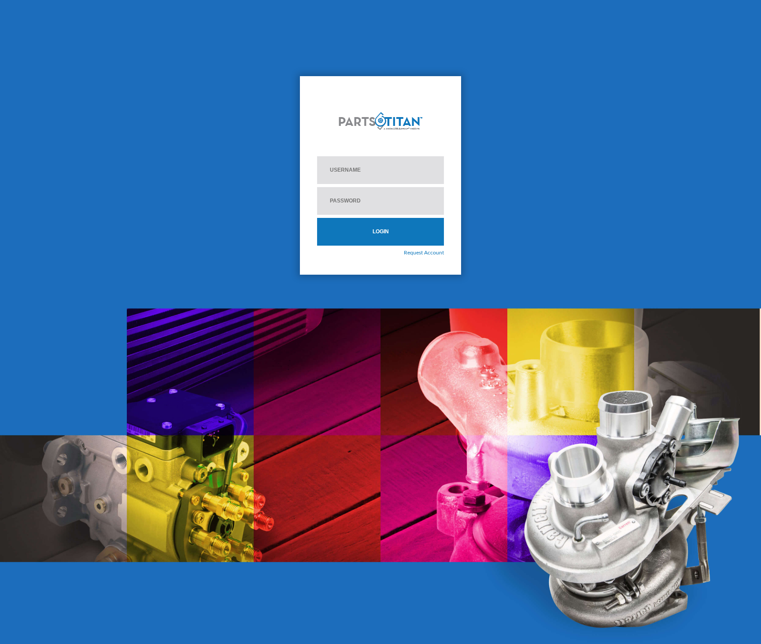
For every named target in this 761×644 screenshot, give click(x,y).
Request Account (424, 252)
